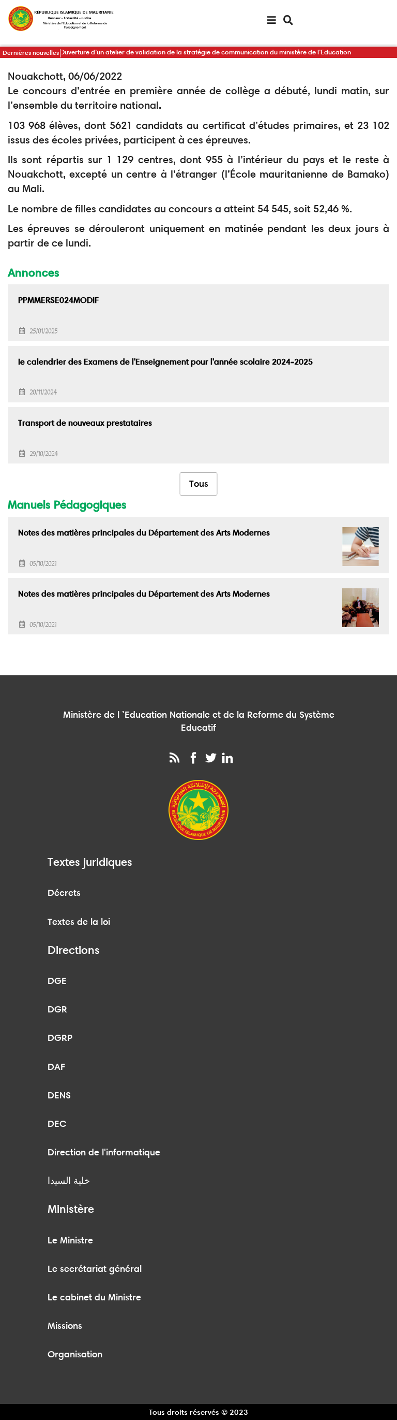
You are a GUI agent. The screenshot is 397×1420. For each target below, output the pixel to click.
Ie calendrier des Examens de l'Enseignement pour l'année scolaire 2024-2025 (165, 362)
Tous (198, 483)
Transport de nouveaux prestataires (85, 423)
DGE (57, 981)
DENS (59, 1095)
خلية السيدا (69, 1180)
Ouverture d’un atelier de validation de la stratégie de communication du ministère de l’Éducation (205, 52)
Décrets (64, 893)
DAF (56, 1067)
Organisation (75, 1354)
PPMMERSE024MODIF (58, 300)
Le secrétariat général (95, 1268)
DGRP (60, 1038)
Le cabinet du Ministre (94, 1297)
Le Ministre (70, 1240)
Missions (65, 1325)
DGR (57, 1009)
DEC (57, 1123)
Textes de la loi (79, 922)
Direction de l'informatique (104, 1152)
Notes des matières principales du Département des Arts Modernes (144, 533)
